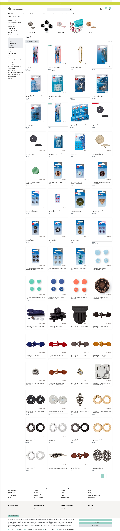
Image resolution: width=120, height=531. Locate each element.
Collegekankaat (12, 495)
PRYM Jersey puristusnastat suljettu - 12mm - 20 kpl (79, 125)
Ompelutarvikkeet (28, 13)
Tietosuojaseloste (12, 526)
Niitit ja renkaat (12, 53)
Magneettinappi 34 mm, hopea (55, 411)
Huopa (63, 490)
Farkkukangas (38, 492)
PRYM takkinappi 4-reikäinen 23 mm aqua (79, 269)
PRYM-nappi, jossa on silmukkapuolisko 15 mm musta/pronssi (35, 269)
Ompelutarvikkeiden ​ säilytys (15, 59)
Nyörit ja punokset (12, 55)
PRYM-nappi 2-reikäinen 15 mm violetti (102, 239)
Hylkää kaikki (96, 522)
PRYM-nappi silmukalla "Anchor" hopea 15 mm (57, 269)
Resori (36, 495)
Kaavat (38, 13)
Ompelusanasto (38, 511)
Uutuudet (10, 13)
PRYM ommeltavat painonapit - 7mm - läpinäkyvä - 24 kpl (57, 154)
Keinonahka (64, 494)
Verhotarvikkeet (12, 76)
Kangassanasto (38, 508)
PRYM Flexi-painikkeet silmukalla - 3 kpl (80, 95)
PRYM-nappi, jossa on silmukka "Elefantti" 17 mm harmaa (33, 211)
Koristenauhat (11, 28)
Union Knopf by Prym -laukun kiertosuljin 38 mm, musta (55, 327)
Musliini (10, 497)
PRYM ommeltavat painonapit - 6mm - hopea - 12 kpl (80, 154)
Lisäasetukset (70, 529)
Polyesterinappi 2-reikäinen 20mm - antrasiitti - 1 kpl (34, 154)
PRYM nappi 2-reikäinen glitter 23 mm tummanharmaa (34, 240)
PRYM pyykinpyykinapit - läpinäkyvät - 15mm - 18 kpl (35, 96)
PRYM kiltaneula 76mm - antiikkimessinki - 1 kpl (76, 67)
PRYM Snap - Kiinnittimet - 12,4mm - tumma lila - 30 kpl (56, 298)
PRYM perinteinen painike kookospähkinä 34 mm (76, 211)
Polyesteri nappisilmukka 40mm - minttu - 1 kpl (34, 183)
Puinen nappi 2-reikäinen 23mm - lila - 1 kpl (102, 125)
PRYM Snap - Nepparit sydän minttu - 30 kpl (35, 298)
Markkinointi (29, 529)
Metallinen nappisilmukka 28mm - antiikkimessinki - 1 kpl (100, 154)
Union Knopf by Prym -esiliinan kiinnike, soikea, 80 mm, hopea (102, 467)
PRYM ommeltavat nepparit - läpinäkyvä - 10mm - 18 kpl (55, 96)
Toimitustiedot (11, 508)
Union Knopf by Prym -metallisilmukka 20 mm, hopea (57, 440)
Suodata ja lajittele (33, 41)
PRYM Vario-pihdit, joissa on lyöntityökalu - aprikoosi (54, 67)
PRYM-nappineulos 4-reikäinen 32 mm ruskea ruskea (101, 183)
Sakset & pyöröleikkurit (14, 64)
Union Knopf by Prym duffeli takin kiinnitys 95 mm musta (100, 327)
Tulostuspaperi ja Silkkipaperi (15, 72)
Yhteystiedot (64, 508)
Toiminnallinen (62, 529)
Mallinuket (10, 32)
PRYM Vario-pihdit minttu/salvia (55, 124)
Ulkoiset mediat (38, 529)
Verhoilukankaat (65, 497)
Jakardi (90, 494)
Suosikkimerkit (70, 13)
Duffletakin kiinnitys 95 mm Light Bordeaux (55, 356)
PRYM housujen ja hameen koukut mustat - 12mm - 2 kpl (100, 96)
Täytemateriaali (12, 70)
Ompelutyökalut (12, 62)
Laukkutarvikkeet (12, 30)
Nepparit (11, 45)
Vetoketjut (10, 78)
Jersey (36, 490)
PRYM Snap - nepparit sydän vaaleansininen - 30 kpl (99, 269)
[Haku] (70, 9)
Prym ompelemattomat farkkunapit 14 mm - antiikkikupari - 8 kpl (35, 327)
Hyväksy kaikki (95, 519)
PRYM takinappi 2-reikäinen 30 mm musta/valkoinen (56, 240)
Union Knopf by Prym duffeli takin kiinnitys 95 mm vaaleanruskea (56, 384)
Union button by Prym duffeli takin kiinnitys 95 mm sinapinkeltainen (101, 356)
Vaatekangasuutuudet (94, 495)
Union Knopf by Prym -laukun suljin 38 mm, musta (79, 327)
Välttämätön (13, 529)
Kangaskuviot (11, 26)
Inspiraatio (60, 13)
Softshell (63, 495)
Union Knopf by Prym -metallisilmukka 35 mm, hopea (35, 467)
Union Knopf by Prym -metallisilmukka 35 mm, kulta (102, 412)
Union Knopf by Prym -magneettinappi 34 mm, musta (35, 412)
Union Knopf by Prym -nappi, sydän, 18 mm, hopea (35, 384)
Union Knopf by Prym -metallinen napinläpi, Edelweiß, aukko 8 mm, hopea (57, 467)
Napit (9, 37)
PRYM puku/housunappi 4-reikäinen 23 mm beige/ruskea (79, 240)
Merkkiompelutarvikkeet (14, 34)
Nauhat (10, 49)
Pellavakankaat (12, 492)
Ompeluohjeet (37, 515)
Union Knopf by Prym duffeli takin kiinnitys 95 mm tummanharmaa (78, 356)
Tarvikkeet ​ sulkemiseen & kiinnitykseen (14, 67)
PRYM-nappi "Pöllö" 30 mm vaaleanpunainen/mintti (77, 183)
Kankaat (18, 13)
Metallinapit (12, 39)
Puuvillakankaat (12, 490)
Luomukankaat (92, 497)
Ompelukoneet (12, 20)
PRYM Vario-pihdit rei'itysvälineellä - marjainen (34, 67)
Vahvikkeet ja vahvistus (14, 74)
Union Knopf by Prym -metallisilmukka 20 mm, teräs (79, 440)
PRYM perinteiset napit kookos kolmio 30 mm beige (101, 211)
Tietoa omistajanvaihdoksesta (68, 511)
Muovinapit (12, 41)
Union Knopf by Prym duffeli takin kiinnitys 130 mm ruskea (78, 467)
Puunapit (11, 47)
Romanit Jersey (38, 497)
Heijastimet (11, 24)
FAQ (62, 515)
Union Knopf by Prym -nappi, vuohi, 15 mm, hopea (79, 384)
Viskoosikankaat (12, 494)
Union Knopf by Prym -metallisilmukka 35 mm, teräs (35, 440)
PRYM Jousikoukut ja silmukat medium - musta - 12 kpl (35, 125)
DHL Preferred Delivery (50, 529)
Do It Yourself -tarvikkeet (14, 22)
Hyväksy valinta (95, 525)
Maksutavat (10, 511)
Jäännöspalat (46, 13)
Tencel (89, 490)
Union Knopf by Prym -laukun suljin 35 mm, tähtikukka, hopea (101, 384)
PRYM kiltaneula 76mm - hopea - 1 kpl (101, 66)
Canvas (63, 492)
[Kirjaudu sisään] (101, 8)
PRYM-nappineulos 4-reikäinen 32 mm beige (57, 183)
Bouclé (89, 492)
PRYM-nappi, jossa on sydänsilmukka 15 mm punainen (57, 211)
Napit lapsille (12, 43)
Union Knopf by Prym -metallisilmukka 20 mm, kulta (102, 440)
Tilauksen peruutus (13, 515)
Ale (54, 13)
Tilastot (21, 529)
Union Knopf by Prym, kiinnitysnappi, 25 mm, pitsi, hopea (80, 412)
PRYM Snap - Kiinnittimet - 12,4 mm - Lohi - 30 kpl (79, 298)
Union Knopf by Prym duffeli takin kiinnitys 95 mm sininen (34, 356)
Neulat (9, 51)
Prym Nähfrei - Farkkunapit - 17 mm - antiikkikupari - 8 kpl (101, 298)
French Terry (37, 494)
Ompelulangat (11, 57)
